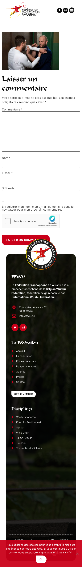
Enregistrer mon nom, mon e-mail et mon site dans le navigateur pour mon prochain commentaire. (38, 208)
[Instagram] (65, 10)
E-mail (7, 173)
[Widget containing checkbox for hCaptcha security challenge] (30, 221)
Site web (8, 188)
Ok (41, 559)
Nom (6, 157)
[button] (72, 10)
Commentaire (12, 109)
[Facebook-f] (59, 10)
